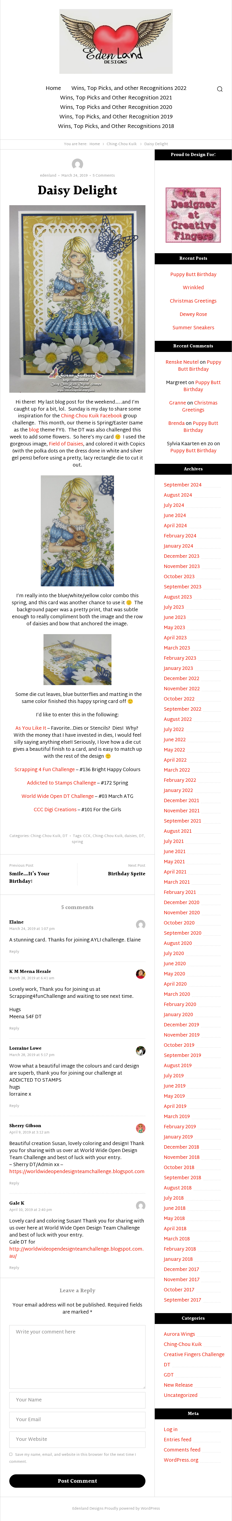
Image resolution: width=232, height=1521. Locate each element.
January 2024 (178, 546)
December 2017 (181, 1269)
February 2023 (180, 658)
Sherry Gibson (25, 1126)
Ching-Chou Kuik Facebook (91, 416)
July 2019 (174, 1076)
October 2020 (179, 923)
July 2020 (174, 954)
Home (53, 88)
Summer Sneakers (193, 328)
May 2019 (174, 1096)
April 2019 (175, 1106)
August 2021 (178, 831)
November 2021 (182, 811)
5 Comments (104, 176)
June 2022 (175, 740)
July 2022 (174, 730)
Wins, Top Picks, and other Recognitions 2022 (128, 88)
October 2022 (179, 699)
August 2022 (178, 719)
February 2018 (180, 1249)
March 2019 (177, 1117)
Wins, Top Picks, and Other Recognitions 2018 (116, 126)
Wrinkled (193, 288)
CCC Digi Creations (55, 810)
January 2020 (178, 1015)
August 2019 (178, 1066)
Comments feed (182, 1450)
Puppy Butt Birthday (193, 275)
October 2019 (179, 1045)
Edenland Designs (88, 1509)
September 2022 (182, 709)
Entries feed (177, 1440)
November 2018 (182, 1157)
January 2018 (178, 1259)
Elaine (16, 922)
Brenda (176, 423)
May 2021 (174, 862)
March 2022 (177, 770)
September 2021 (182, 821)
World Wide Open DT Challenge (58, 796)
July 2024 (174, 505)
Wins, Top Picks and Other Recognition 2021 (116, 98)
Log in (171, 1430)
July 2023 (174, 607)
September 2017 (182, 1300)
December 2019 (181, 1025)
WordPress (150, 1509)
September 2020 (182, 933)
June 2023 (175, 617)
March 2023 (177, 648)
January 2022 (178, 790)
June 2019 (175, 1086)
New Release (178, 1385)
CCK (87, 836)
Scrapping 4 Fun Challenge (44, 770)
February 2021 (180, 892)
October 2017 (179, 1290)
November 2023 (182, 566)
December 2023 (181, 556)
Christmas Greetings (193, 301)
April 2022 (175, 760)
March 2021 (177, 882)
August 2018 (178, 1188)
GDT (169, 1375)
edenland (48, 176)
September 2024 (183, 485)
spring (77, 842)
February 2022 (180, 780)
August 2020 (178, 943)
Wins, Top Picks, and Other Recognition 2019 (116, 117)
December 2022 (181, 679)
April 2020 (175, 984)
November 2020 (182, 913)
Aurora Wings (179, 1334)
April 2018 (175, 1229)
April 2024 (175, 526)
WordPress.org (181, 1460)
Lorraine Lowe (25, 1048)
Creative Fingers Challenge (194, 1355)
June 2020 (175, 964)
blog (33, 430)
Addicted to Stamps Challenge (61, 783)
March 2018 (177, 1239)
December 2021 (181, 801)
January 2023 (178, 668)
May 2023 (174, 628)
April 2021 (175, 872)
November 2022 (182, 689)
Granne (177, 403)
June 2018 (175, 1208)
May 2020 (174, 974)
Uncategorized (181, 1395)
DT (65, 836)
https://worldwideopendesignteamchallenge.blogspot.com (77, 1172)
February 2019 (180, 1127)
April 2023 (175, 638)
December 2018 (181, 1147)
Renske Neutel (182, 362)
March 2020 (177, 994)
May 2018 (174, 1219)
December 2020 (181, 903)
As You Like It (30, 728)
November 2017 (182, 1280)
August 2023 (178, 597)
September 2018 (182, 1178)
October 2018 (179, 1168)
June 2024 (175, 516)
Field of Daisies (66, 444)
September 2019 (182, 1055)
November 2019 (182, 1035)
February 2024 (180, 536)
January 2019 (178, 1137)
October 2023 (179, 577)
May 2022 (174, 750)
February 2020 (180, 1004)
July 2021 (174, 841)
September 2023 (182, 587)
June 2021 (175, 852)
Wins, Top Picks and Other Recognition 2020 (116, 107)
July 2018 (174, 1198)
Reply (14, 952)
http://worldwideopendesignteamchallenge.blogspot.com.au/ (76, 1253)
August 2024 (178, 495)
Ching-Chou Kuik (122, 144)
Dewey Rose (193, 314)
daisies (131, 836)
